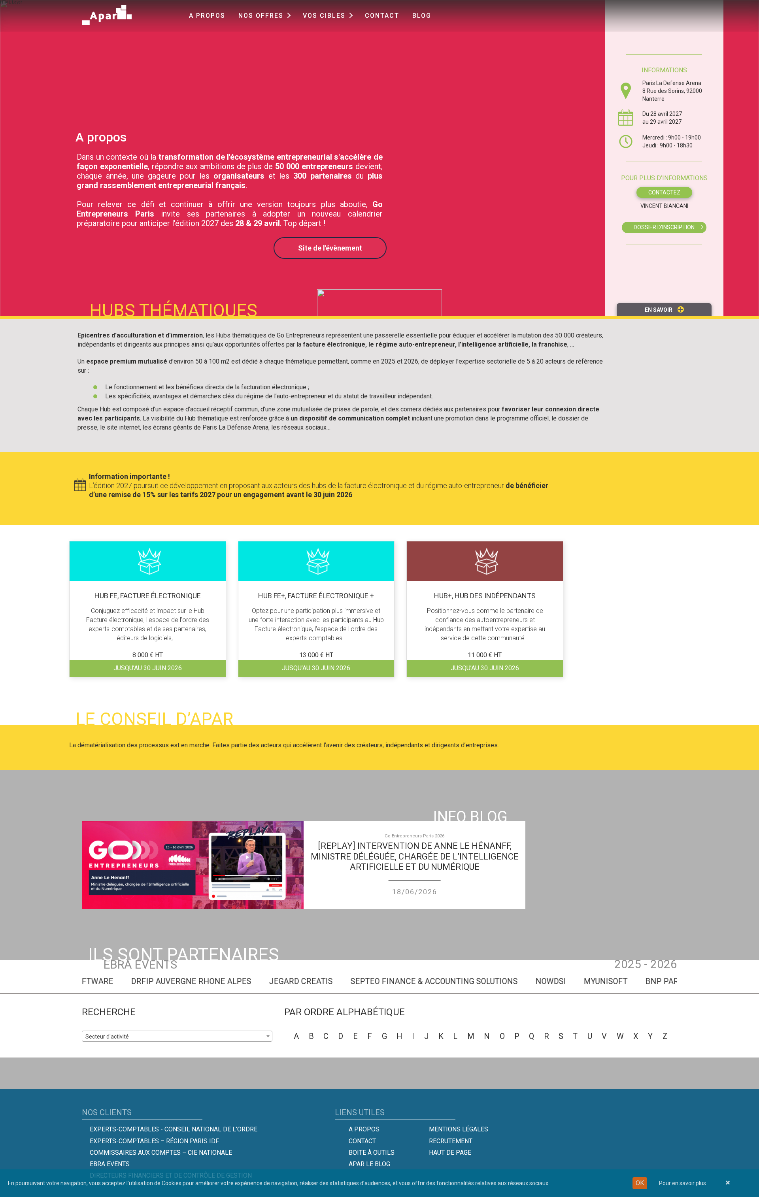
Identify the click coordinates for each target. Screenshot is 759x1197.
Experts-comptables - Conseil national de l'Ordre (173, 1129)
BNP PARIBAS (650, 981)
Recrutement (450, 1141)
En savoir (659, 310)
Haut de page (450, 1152)
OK (640, 1183)
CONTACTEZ (664, 192)
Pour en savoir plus (682, 1183)
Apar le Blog (369, 1164)
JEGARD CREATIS (280, 981)
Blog (421, 15)
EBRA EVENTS (110, 1164)
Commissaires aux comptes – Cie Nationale (161, 1152)
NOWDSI (530, 981)
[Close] (728, 1183)
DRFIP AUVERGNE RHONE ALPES (171, 981)
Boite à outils (372, 1152)
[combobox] (664, 227)
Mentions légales (458, 1129)
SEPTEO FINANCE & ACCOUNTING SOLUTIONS (413, 981)
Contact (382, 15)
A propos (207, 15)
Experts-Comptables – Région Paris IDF (154, 1141)
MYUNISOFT (585, 981)
